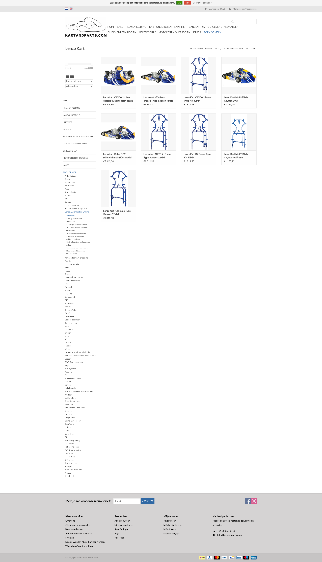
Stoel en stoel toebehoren (76, 251)
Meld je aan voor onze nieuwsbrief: (88, 501)
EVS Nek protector (73, 450)
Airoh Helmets (71, 463)
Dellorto (68, 414)
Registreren (170, 520)
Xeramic (68, 411)
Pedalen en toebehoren (75, 236)
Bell (66, 199)
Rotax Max (69, 303)
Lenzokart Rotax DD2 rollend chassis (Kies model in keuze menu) (117, 156)
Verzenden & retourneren (78, 533)
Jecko (67, 271)
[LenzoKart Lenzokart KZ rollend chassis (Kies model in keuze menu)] (158, 75)
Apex (67, 189)
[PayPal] (209, 557)
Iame (67, 267)
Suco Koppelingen (73, 401)
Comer (68, 359)
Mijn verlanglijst (172, 533)
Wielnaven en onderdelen (76, 233)
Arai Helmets (70, 192)
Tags (117, 533)
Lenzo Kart (251, 48)
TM (66, 284)
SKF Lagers (69, 460)
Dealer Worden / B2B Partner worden (85, 541)
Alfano (67, 179)
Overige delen (71, 254)
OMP (67, 430)
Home (111, 26)
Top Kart (68, 261)
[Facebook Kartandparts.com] (248, 501)
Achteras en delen (73, 239)
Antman (68, 473)
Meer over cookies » (202, 3)
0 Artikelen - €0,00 (217, 9)
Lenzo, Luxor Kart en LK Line (228, 48)
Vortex (67, 385)
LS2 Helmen (70, 316)
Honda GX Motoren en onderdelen (80, 356)
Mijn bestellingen (172, 525)
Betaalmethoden (74, 529)
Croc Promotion (72, 205)
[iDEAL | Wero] (201, 557)
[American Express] (253, 557)
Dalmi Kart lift (70, 388)
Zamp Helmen (71, 323)
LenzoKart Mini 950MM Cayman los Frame (236, 156)
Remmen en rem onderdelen (77, 248)
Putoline (68, 372)
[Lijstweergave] (72, 76)
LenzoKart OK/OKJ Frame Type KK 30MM (197, 99)
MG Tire (68, 294)
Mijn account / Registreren (245, 9)
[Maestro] (246, 557)
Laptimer (180, 26)
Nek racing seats (72, 447)
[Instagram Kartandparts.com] (254, 501)
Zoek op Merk (212, 32)
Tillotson (69, 329)
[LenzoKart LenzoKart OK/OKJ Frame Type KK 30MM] (198, 75)
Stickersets (70, 221)
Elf (66, 437)
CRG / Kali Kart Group (74, 277)
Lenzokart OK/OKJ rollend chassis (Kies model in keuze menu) (118, 99)
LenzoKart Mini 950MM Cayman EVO (236, 99)
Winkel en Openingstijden (79, 546)
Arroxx (67, 195)
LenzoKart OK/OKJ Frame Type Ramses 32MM (157, 156)
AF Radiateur (70, 176)
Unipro (68, 427)
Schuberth (69, 476)
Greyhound (70, 417)
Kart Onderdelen (160, 26)
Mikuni (68, 382)
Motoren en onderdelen (174, 32)
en (71, 9)
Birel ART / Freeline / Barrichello (79, 391)
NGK (67, 326)
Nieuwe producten (124, 525)
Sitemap (69, 537)
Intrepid (68, 466)
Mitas (67, 349)
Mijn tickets (170, 529)
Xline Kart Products (73, 470)
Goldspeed (70, 297)
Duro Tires (69, 434)
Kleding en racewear (74, 219)
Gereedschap (147, 32)
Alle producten (122, 520)
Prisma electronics (73, 378)
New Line (69, 404)
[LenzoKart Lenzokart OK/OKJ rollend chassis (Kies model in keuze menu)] (118, 75)
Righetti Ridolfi (71, 310)
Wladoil (68, 290)
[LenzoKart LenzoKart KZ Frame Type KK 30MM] (198, 131)
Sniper (68, 333)
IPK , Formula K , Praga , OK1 (76, 208)
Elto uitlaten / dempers (75, 408)
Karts (197, 32)
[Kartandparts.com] (85, 27)
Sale (120, 26)
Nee (188, 3)
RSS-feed (119, 537)
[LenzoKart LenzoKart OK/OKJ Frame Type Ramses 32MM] (158, 131)
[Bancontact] (231, 557)
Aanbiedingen (122, 529)
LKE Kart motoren (72, 280)
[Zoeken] (232, 21)
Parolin (68, 313)
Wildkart (68, 395)
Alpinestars (70, 182)
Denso (68, 342)
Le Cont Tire (70, 398)
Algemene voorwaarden (77, 525)
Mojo (67, 336)
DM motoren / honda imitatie (77, 352)
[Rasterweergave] (67, 76)
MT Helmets (70, 457)
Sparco (68, 274)
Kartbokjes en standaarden (219, 26)
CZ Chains (69, 443)
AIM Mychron (70, 368)
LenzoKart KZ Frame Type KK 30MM (197, 156)
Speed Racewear (72, 320)
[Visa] (224, 557)
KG (66, 339)
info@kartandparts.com (229, 535)
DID (66, 300)
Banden (194, 26)
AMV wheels (70, 185)
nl (66, 9)
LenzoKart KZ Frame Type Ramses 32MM (117, 212)
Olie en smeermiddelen (122, 32)
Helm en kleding (136, 26)
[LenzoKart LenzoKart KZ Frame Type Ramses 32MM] (118, 188)
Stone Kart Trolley (73, 421)
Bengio (68, 202)
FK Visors (69, 453)
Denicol (68, 287)
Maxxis (68, 346)
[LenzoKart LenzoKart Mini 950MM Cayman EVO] (239, 75)
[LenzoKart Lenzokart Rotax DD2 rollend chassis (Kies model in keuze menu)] (118, 131)
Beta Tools (69, 424)
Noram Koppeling (72, 440)
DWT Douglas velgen (74, 362)
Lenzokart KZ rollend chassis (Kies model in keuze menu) (158, 99)
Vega (67, 365)
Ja (179, 3)
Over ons (70, 520)
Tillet (67, 375)
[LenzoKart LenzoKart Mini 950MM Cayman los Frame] (239, 131)
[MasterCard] (216, 557)
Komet (67, 307)
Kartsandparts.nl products (76, 258)
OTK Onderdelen (72, 264)
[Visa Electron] (238, 557)
